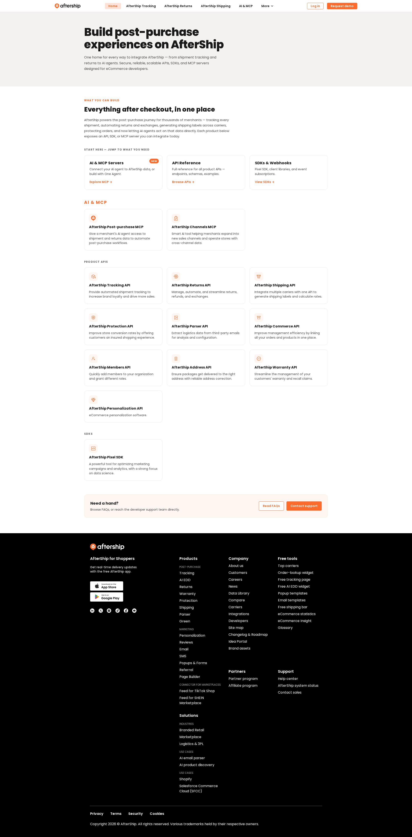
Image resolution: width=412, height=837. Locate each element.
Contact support (304, 506)
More (265, 6)
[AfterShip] (80, 6)
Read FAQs (271, 506)
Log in (315, 6)
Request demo (342, 6)
